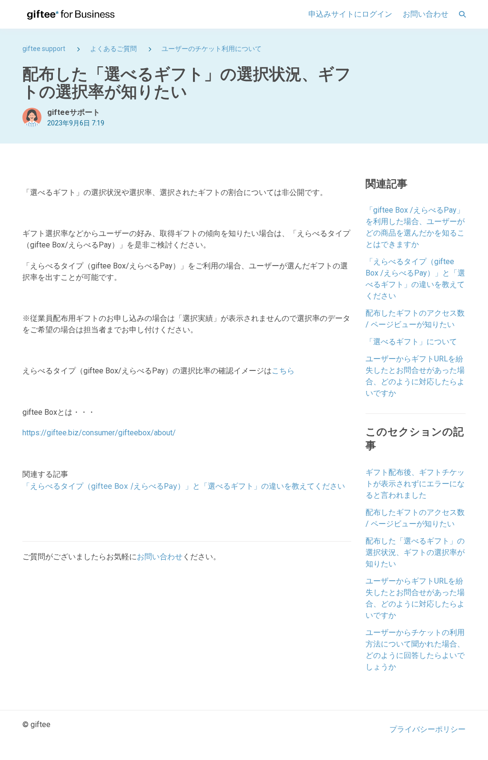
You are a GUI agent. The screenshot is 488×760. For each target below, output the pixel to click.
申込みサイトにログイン (350, 14)
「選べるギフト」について (411, 341)
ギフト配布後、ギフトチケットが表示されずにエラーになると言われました (415, 484)
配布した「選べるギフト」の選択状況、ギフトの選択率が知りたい (415, 552)
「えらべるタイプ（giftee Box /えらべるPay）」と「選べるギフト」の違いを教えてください (183, 486)
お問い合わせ (425, 14)
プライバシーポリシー (427, 729)
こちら (283, 370)
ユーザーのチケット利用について (212, 48)
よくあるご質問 (113, 48)
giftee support (43, 48)
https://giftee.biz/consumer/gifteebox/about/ (99, 432)
